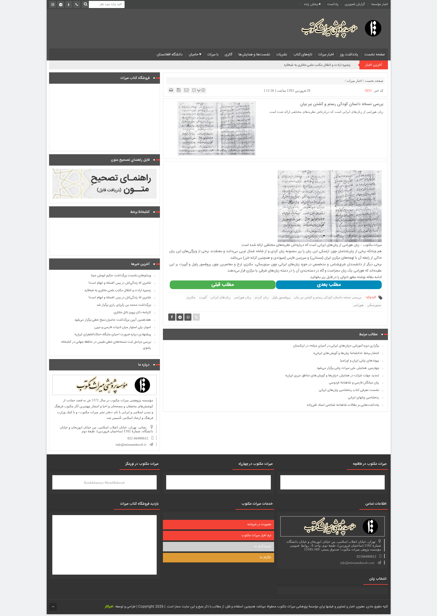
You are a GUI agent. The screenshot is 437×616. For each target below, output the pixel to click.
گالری (228, 54)
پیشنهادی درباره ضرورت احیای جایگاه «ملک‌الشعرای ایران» (112, 334)
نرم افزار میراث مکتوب (256, 535)
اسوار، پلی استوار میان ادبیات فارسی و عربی (123, 327)
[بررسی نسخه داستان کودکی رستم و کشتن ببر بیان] (217, 128)
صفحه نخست (374, 54)
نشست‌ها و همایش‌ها (254, 54)
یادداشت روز (349, 54)
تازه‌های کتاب (302, 54)
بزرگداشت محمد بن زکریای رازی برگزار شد (124, 305)
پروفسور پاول (281, 297)
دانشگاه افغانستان (170, 54)
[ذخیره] (178, 90)
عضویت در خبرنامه (259, 524)
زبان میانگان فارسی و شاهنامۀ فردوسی (354, 383)
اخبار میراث (326, 54)
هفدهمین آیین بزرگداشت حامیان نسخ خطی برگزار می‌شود (112, 320)
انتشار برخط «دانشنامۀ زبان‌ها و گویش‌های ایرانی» (346, 353)
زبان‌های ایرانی (220, 297)
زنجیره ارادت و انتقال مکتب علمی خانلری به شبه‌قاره (317, 65)
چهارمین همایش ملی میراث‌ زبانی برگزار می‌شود (348, 368)
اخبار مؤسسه (379, 4)
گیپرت (203, 297)
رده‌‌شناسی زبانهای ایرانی (363, 397)
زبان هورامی (242, 297)
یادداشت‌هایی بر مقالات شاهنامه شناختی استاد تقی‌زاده (343, 405)
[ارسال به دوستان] (186, 90)
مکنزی (190, 297)
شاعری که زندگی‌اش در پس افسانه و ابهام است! (120, 283)
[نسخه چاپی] (171, 90)
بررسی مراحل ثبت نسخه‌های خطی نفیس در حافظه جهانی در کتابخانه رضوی (106, 345)
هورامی (358, 305)
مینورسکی (374, 305)
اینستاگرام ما (262, 546)
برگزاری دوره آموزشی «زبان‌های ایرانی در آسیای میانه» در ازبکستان (336, 346)
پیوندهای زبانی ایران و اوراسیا (359, 361)
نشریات (281, 54)
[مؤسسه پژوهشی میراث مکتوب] (332, 28)
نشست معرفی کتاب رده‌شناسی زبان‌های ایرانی (349, 390)
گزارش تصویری (355, 4)
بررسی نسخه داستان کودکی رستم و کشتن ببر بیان (327, 297)
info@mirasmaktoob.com (357, 562)
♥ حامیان (195, 54)
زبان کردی (261, 297)
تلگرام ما (265, 557)
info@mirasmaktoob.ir (131, 444)
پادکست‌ (332, 4)
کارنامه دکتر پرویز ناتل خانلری (132, 312)
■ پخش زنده (312, 4)
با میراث (213, 54)
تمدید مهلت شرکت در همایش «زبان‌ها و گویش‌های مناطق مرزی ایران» (332, 375)
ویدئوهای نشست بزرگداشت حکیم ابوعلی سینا (121, 275)
